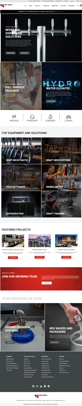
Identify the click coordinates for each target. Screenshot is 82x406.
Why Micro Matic (10, 359)
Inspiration (55, 5)
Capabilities (46, 5)
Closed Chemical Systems (35, 1)
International (9, 370)
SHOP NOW (24, 53)
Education (63, 5)
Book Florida (62, 370)
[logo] (6, 5)
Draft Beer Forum (45, 365)
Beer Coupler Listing (46, 372)
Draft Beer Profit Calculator (48, 377)
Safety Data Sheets (46, 370)
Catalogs (61, 368)
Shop (25, 5)
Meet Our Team (9, 361)
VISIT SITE (10, 342)
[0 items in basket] (80, 6)
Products (37, 5)
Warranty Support (63, 363)
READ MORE (13, 257)
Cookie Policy (55, 404)
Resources (71, 5)
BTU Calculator (45, 374)
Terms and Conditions (64, 361)
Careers (66, 1)
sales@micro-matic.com (59, 400)
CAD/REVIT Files (45, 368)
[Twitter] (33, 386)
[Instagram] (37, 386)
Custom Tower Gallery (46, 359)
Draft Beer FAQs (45, 363)
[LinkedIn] (45, 386)
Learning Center (45, 361)
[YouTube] (41, 387)
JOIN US (47, 283)
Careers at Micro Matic (11, 363)
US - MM (79, 1)
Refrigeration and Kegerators (30, 370)
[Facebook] (49, 386)
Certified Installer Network (30, 372)
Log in (73, 1)
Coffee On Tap (27, 363)
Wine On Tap (26, 361)
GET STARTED (10, 101)
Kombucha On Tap (28, 368)
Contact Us (59, 1)
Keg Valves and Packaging (48, 1)
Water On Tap (27, 365)
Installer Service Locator (64, 365)
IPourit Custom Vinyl (63, 372)
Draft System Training (29, 374)
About (30, 5)
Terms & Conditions (47, 404)
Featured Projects (28, 377)
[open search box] (77, 5)
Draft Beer (26, 359)
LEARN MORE (10, 53)
